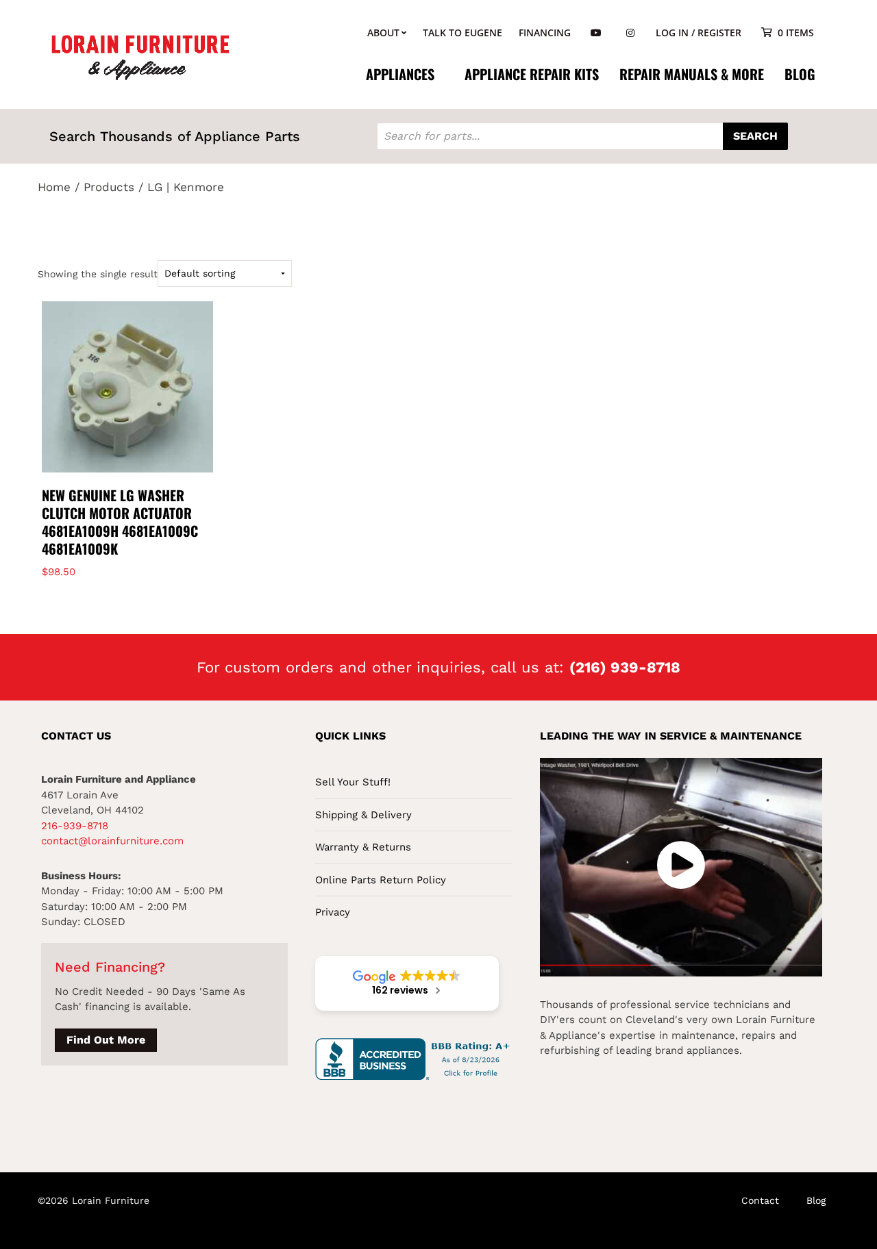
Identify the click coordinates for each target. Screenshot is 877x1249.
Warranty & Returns (363, 847)
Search (755, 135)
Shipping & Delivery (363, 815)
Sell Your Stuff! (353, 782)
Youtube (596, 33)
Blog (800, 74)
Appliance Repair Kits (532, 74)
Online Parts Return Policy (380, 880)
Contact (760, 1200)
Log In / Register (698, 32)
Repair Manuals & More (691, 74)
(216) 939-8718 (624, 667)
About (383, 32)
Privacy (332, 912)
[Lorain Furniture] (140, 56)
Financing (545, 32)
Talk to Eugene (462, 32)
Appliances (400, 74)
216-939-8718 (74, 826)
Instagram (630, 33)
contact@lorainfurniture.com (112, 841)
